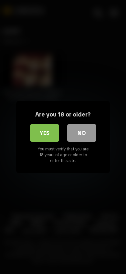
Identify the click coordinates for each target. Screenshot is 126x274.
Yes (44, 133)
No (82, 133)
